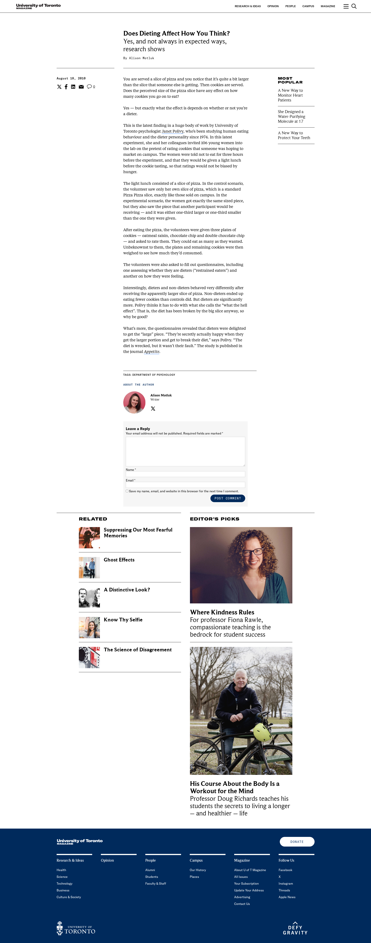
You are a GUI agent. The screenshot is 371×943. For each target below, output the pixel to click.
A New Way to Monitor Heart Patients (290, 95)
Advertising (242, 897)
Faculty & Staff (155, 883)
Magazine (328, 6)
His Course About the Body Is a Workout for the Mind (235, 787)
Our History (198, 870)
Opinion (273, 6)
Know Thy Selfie (123, 620)
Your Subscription (246, 883)
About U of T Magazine (250, 870)
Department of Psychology (153, 374)
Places (194, 877)
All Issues (241, 877)
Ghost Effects (119, 560)
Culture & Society (69, 897)
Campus (308, 6)
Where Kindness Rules (222, 612)
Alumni (150, 870)
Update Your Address (249, 890)
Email (130, 480)
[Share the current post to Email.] (81, 87)
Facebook (285, 870)
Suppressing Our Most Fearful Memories (138, 533)
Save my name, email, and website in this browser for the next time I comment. (184, 491)
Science (62, 877)
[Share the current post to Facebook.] (66, 86)
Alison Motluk (141, 58)
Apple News (287, 897)
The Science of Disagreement (138, 650)
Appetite (151, 352)
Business (63, 890)
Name (131, 470)
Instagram (286, 883)
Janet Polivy (172, 132)
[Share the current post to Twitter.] (59, 86)
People (290, 6)
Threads (284, 890)
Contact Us (242, 904)
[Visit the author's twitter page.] (152, 408)
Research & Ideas (248, 6)
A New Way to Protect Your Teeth (294, 135)
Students (151, 877)
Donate (297, 842)
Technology (64, 883)
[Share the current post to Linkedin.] (73, 87)
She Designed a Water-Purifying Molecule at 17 (291, 116)
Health (61, 870)
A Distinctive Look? (127, 590)
